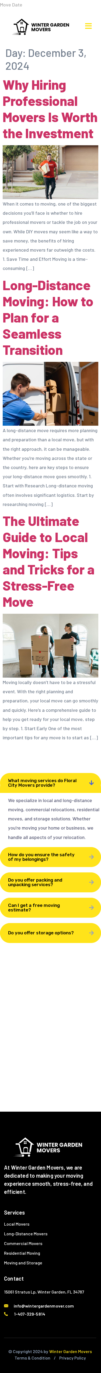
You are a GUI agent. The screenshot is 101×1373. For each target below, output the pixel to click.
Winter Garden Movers (70, 1351)
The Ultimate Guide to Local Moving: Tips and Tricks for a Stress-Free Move (49, 560)
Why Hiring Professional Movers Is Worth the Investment (50, 108)
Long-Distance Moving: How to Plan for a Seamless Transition (48, 317)
